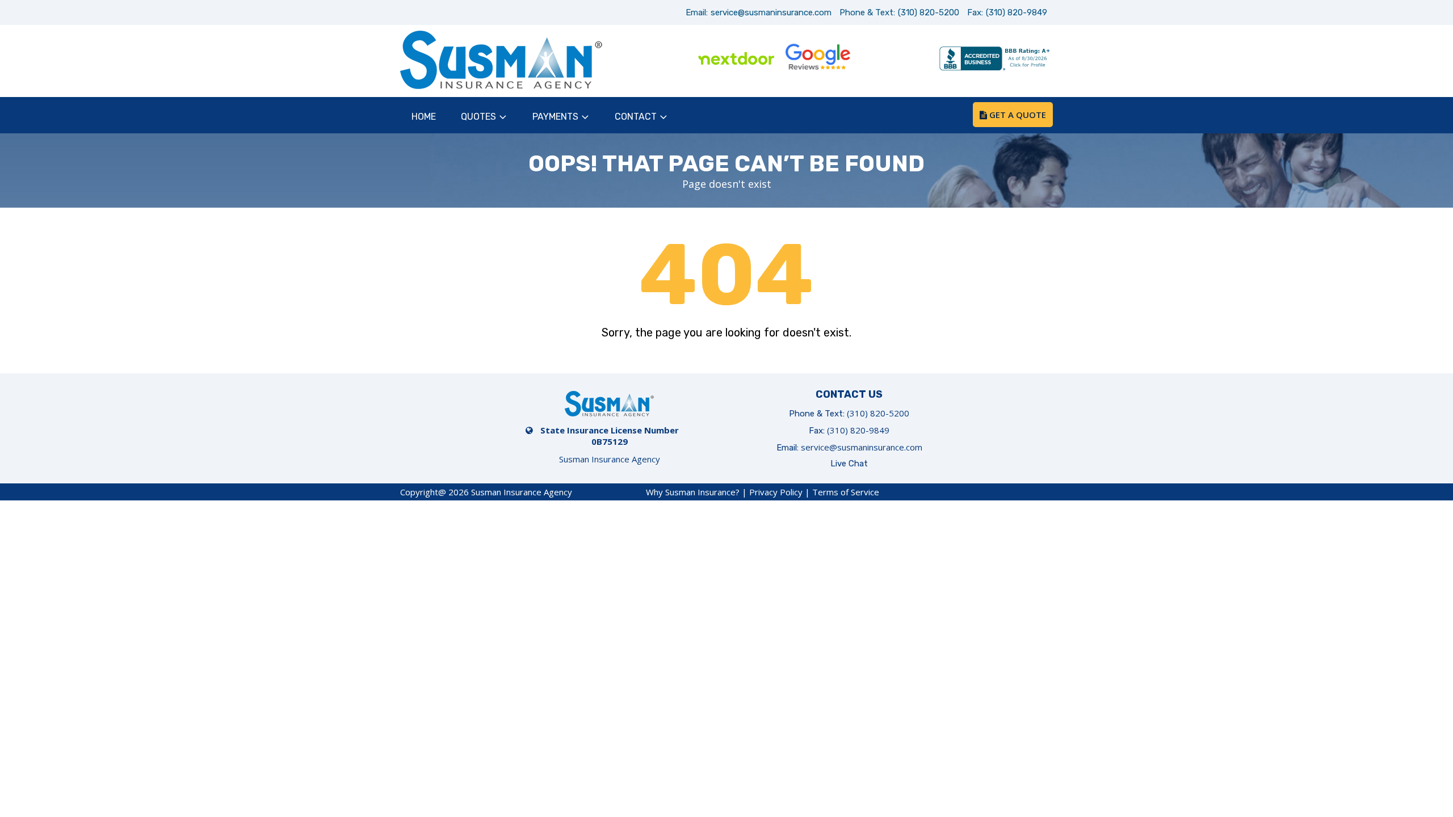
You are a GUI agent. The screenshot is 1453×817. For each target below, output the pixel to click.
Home (423, 116)
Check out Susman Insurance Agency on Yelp (898, 59)
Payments (555, 116)
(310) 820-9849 (1016, 12)
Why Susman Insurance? (693, 492)
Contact (636, 116)
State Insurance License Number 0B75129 (609, 435)
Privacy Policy (776, 492)
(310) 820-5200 (928, 12)
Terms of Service (845, 492)
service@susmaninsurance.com (771, 12)
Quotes (478, 116)
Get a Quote (1016, 114)
